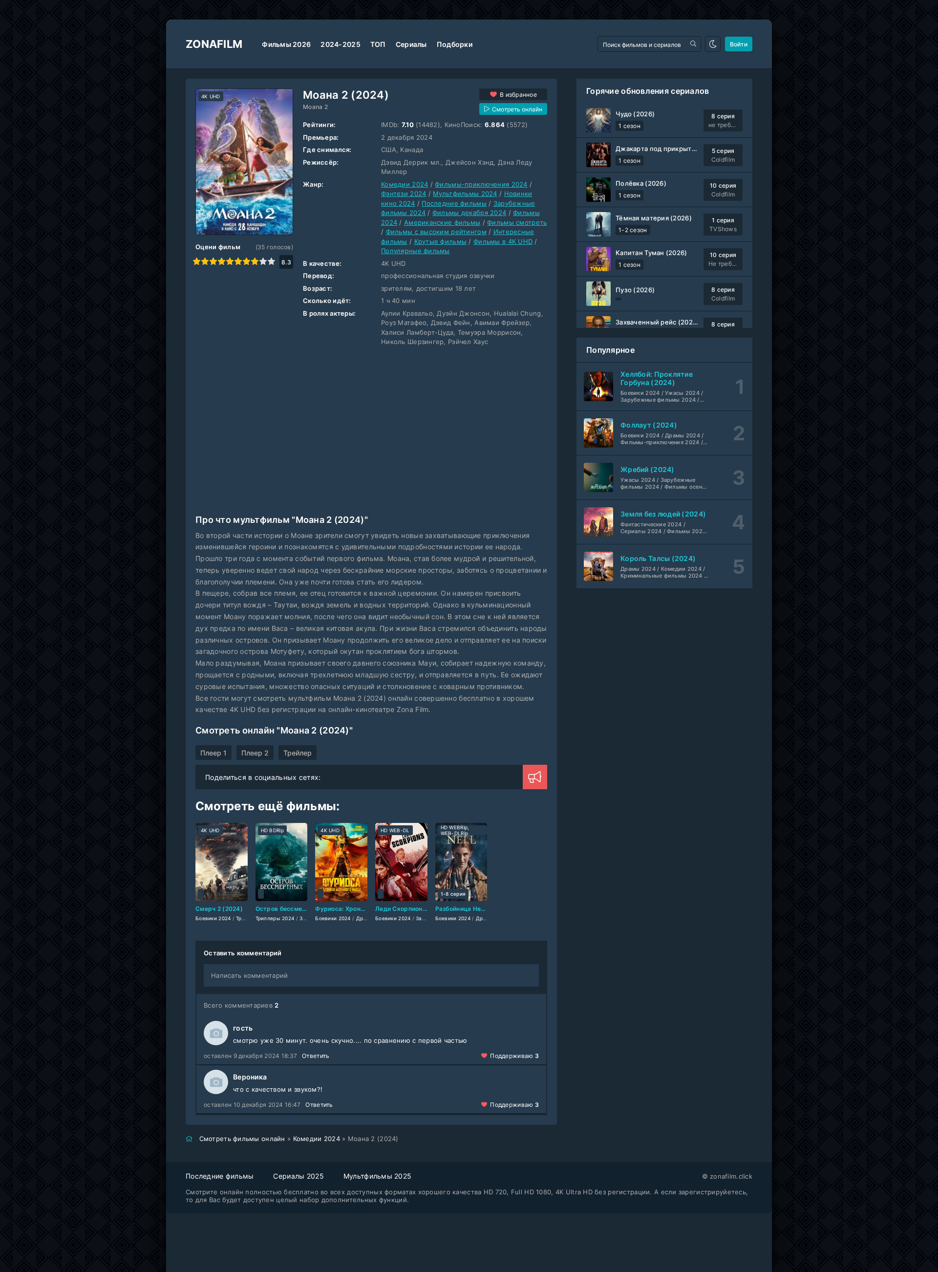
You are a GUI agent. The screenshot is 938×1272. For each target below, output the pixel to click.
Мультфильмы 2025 (377, 1176)
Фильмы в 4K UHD (503, 241)
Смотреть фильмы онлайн (242, 1139)
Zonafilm (214, 44)
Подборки (454, 44)
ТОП (378, 44)
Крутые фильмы (440, 241)
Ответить (315, 1055)
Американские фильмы (442, 222)
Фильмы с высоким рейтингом (436, 232)
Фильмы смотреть (517, 222)
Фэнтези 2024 (403, 193)
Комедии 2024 (404, 184)
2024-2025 (340, 44)
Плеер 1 (213, 753)
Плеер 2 (255, 753)
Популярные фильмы (415, 251)
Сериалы (411, 44)
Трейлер (297, 753)
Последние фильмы (454, 203)
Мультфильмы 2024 (465, 193)
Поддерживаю (514, 1055)
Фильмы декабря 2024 (469, 212)
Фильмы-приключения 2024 (481, 184)
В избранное (518, 94)
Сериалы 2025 (298, 1176)
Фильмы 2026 (286, 44)
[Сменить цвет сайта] (712, 44)
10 (271, 261)
